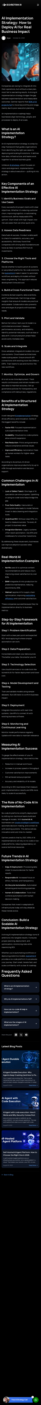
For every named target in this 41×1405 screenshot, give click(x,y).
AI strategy (14, 165)
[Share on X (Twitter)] (21, 1035)
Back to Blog (8, 1175)
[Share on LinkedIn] (16, 1035)
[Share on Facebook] (26, 1035)
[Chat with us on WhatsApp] (36, 1400)
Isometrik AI (10, 273)
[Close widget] (32, 1397)
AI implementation (23, 415)
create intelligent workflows (27, 822)
